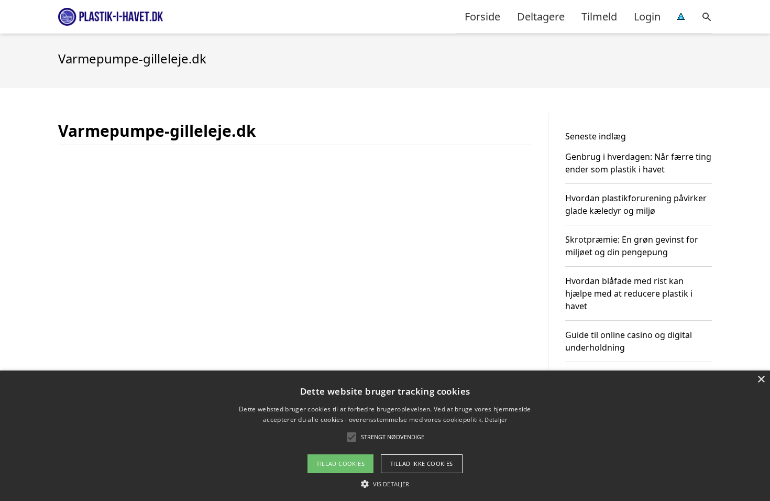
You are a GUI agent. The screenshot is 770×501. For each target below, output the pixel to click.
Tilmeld (599, 16)
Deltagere (541, 16)
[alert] (385, 436)
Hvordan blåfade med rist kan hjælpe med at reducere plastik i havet (628, 293)
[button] (385, 483)
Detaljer (496, 419)
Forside (482, 16)
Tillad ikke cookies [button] (421, 463)
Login (647, 16)
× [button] (761, 380)
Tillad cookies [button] (340, 463)
